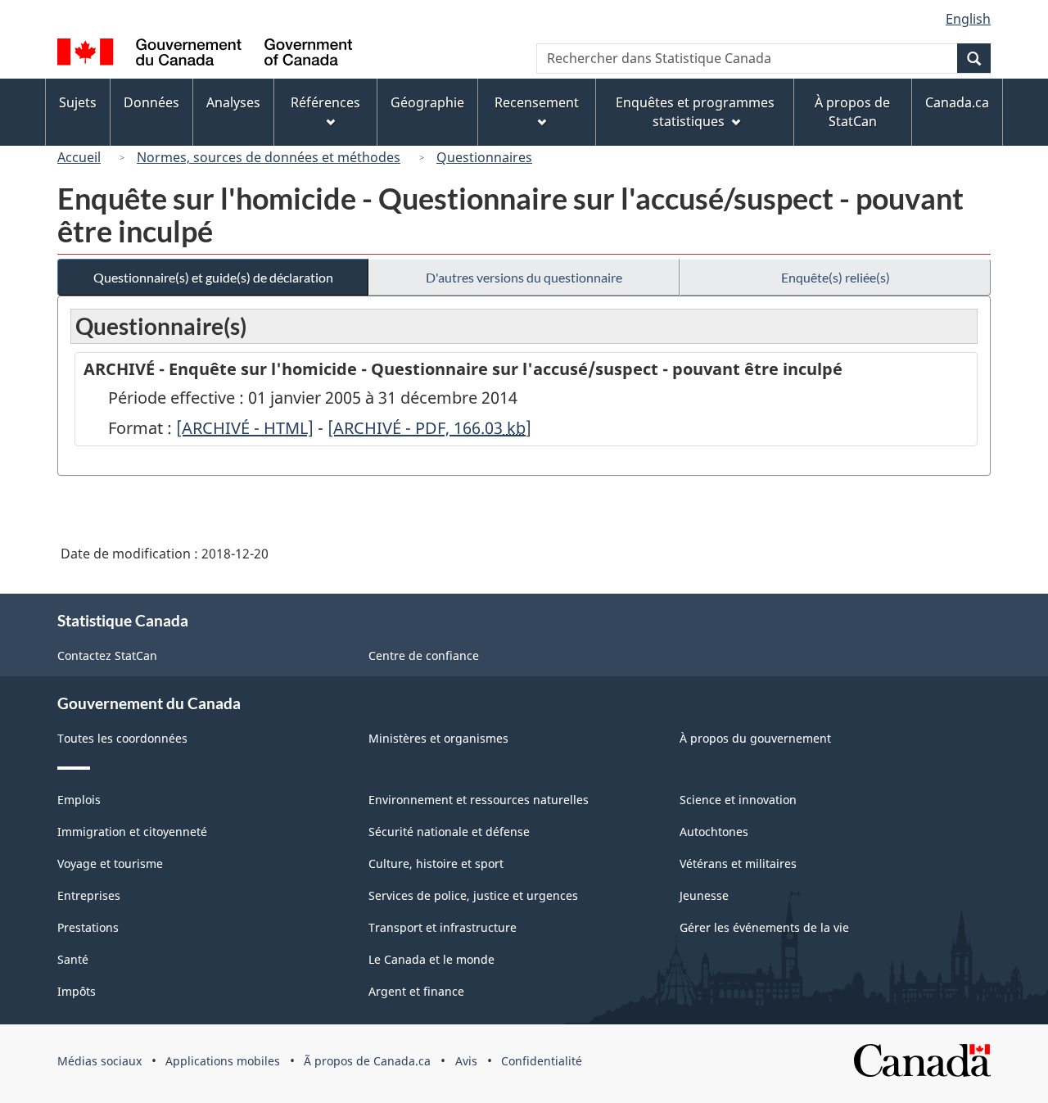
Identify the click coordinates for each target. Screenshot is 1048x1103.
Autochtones (714, 831)
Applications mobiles (222, 1061)
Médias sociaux (99, 1061)
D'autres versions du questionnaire (524, 277)
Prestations (88, 927)
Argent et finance (416, 991)
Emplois (79, 799)
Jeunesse (704, 895)
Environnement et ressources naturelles (478, 799)
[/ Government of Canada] (204, 54)
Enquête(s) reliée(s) (835, 277)
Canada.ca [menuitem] (957, 102)
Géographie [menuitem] (427, 102)
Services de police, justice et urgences (473, 895)
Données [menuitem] (151, 102)
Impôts (76, 991)
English (968, 19)
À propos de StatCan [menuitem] (852, 111)
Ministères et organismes (438, 738)
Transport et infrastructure (442, 927)
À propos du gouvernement (755, 738)
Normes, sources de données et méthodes (268, 157)
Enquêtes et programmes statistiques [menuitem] (695, 111)
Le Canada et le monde (431, 959)
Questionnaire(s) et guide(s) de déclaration (213, 277)
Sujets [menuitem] (78, 102)
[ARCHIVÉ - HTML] (245, 428)
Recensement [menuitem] (537, 102)
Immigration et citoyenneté (132, 831)
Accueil (79, 157)
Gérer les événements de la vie (764, 927)
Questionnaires (484, 157)
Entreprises (88, 895)
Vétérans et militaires (738, 863)
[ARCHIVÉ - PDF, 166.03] (429, 428)
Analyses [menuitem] (233, 102)
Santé (72, 959)
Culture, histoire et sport (436, 863)
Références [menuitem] (325, 102)
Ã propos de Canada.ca (367, 1061)
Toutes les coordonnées (122, 738)
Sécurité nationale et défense (449, 831)
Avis (466, 1061)
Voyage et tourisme (110, 863)
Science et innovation (738, 799)
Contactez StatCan (107, 655)
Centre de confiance (423, 655)
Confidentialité (541, 1061)
